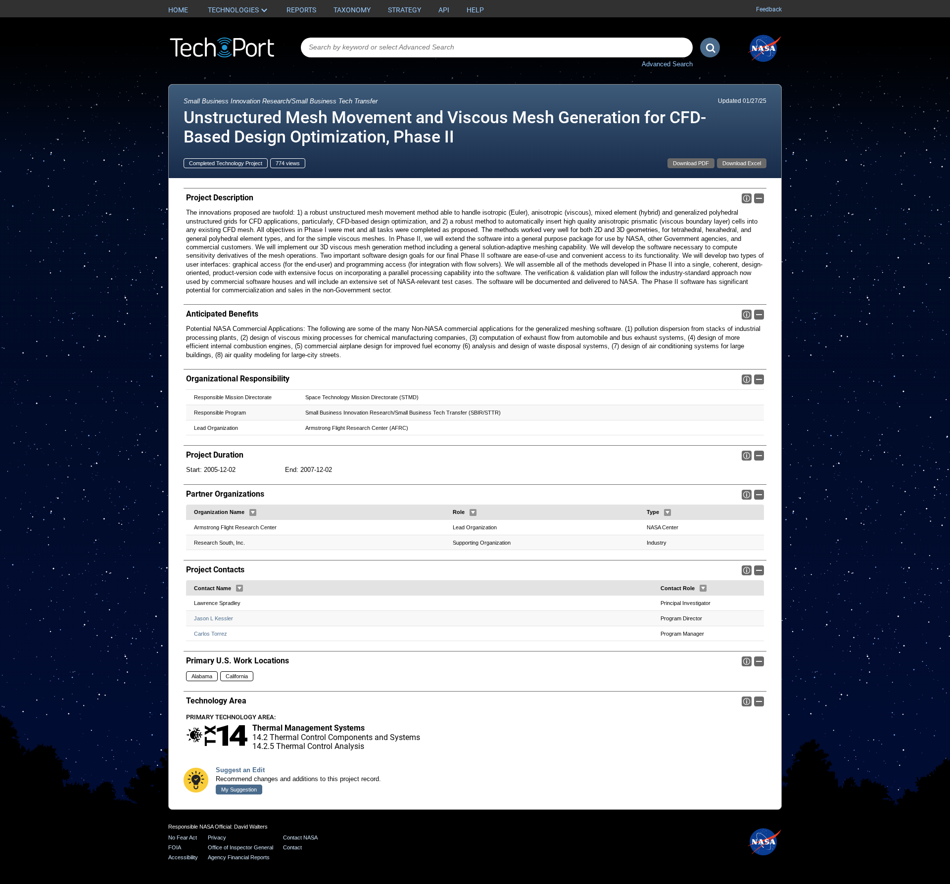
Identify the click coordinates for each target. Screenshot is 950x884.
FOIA (174, 847)
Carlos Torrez (210, 634)
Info (747, 198)
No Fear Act (182, 837)
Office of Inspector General (240, 847)
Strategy (404, 10)
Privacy (217, 837)
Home (178, 10)
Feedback (769, 9)
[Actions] (252, 512)
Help (475, 10)
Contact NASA (300, 837)
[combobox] (497, 47)
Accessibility (183, 857)
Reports (301, 10)
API (443, 10)
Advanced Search (667, 64)
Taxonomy (352, 10)
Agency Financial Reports (239, 857)
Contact (292, 847)
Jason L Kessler (213, 618)
